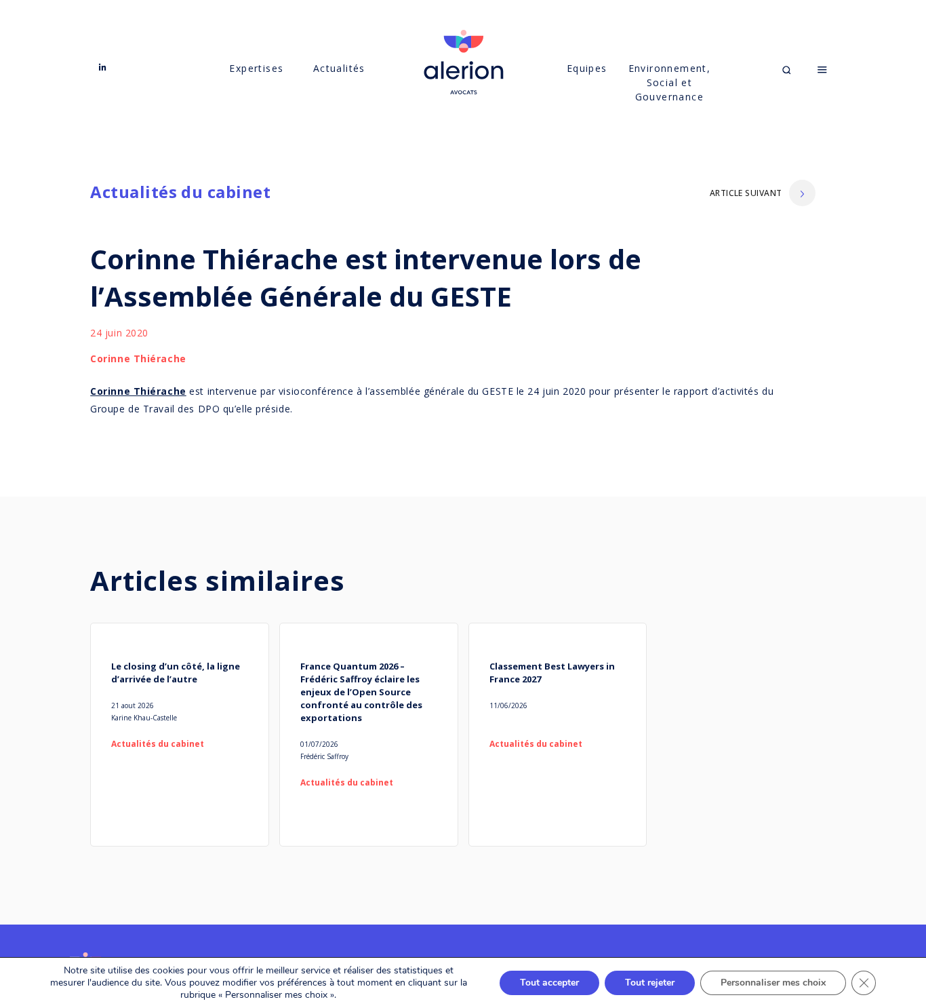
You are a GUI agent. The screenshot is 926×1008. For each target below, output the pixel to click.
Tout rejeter (650, 982)
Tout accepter (549, 982)
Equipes (587, 68)
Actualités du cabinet (180, 191)
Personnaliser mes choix (773, 982)
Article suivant (746, 193)
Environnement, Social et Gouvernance (669, 82)
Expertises (256, 68)
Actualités (339, 68)
